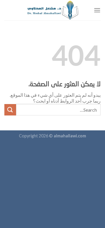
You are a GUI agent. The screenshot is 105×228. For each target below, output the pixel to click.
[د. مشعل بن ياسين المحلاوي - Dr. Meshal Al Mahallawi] (52, 10)
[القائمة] (97, 10)
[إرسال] (10, 109)
